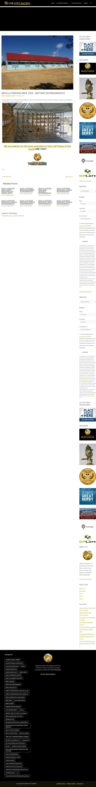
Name (80, 201)
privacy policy (83, 225)
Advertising (80, 783)
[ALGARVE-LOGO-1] (87, 130)
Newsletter (82, 591)
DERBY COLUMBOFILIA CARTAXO (13, 675)
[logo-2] (87, 161)
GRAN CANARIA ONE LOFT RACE (13, 716)
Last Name (82, 208)
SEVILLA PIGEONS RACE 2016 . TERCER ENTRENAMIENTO (64, 190)
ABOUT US (82, 588)
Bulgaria (23, 666)
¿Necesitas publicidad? (85, 181)
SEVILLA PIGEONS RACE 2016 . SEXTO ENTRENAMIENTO (45, 202)
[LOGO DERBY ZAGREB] (87, 110)
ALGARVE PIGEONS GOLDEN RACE (14, 663)
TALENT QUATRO (9, 760)
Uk (18, 772)
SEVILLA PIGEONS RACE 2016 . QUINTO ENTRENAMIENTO (27, 202)
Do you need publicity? (85, 579)
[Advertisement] (48, 17)
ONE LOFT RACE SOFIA (11, 733)
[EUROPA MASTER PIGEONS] (87, 147)
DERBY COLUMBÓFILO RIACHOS (13, 678)
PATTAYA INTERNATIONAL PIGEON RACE (15, 743)
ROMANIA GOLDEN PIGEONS (19, 746)
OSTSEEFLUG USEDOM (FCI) (12, 740)
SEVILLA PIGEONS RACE (8, 95)
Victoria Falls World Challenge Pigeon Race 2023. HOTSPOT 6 (87, 644)
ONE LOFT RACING (24, 733)
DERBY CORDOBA (9, 681)
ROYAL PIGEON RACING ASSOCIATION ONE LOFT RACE (16, 750)
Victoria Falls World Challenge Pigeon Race (17, 776)
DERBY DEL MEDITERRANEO (13, 684)
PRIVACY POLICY (71, 783)
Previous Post (6, 176)
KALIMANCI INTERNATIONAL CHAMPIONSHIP (16, 722)
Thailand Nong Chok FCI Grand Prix (13, 766)
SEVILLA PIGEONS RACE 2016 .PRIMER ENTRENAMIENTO (27, 190)
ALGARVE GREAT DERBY (13, 659)
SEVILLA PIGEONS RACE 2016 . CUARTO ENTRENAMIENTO (9, 202)
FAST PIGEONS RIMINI (11, 710)
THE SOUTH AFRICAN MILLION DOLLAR (17, 769)
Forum (81, 598)
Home (80, 596)
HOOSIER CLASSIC (9, 719)
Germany (22, 709)
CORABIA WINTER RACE (11, 669)
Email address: (83, 216)
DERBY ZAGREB (9, 703)
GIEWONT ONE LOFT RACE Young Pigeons (16, 713)
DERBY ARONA (23, 672)
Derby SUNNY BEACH (19, 700)
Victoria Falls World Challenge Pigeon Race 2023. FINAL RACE (87, 630)
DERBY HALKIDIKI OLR (10, 687)
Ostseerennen (26, 740)
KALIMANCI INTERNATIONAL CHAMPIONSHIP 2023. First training (87, 637)
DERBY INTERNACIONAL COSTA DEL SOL (17, 694)
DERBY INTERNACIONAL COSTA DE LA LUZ (16, 690)
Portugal (7, 746)
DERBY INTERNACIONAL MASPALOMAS (15, 697)
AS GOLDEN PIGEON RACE (11, 666)
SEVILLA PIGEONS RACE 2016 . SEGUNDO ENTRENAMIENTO (44, 191)
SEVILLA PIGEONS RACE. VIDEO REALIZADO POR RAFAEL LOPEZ (8, 191)
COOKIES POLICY (61, 783)
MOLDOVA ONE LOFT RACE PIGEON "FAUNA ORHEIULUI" (16, 726)
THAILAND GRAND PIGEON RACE (13, 763)
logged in (10, 215)
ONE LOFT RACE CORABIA (12, 730)
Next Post (69, 176)
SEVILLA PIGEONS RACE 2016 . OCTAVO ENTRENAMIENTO (64, 202)
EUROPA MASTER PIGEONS (13, 706)
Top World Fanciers (10, 772)
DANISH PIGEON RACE (11, 672)
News (80, 593)
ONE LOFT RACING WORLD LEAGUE (17, 736)
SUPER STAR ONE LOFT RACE (12, 757)
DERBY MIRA (8, 700)
